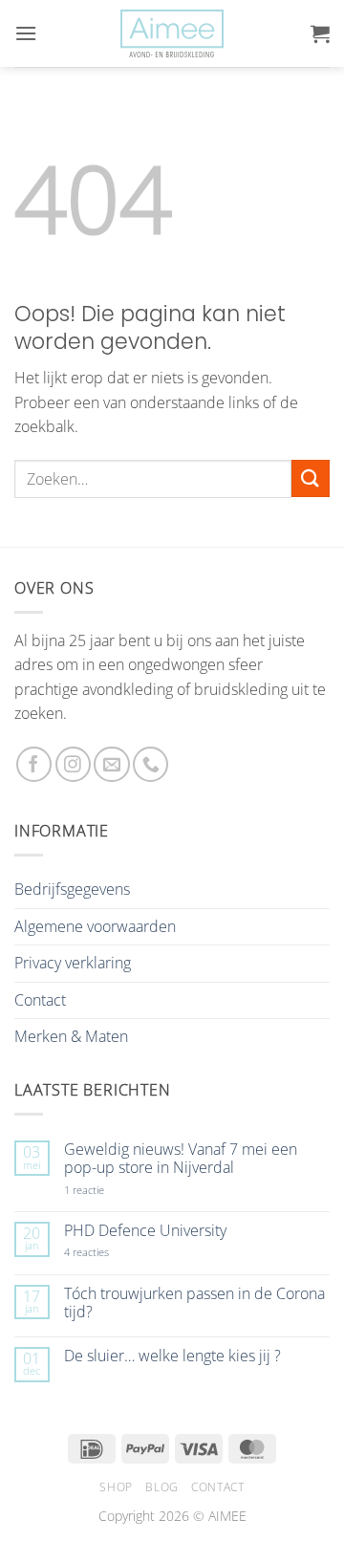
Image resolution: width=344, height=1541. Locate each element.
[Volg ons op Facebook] (34, 764)
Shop (115, 1487)
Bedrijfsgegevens (72, 889)
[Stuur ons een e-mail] (111, 764)
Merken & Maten (71, 1036)
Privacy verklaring (72, 962)
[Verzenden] (310, 478)
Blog (161, 1487)
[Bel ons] (150, 764)
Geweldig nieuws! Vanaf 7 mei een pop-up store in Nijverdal (180, 1158)
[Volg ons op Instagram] (73, 764)
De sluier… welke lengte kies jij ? (172, 1356)
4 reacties (109, 1252)
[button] (25, 33)
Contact (40, 999)
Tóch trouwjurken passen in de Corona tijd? (194, 1303)
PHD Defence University (145, 1231)
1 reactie (105, 1189)
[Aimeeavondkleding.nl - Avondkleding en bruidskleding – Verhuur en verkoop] (172, 34)
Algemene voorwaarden (95, 926)
